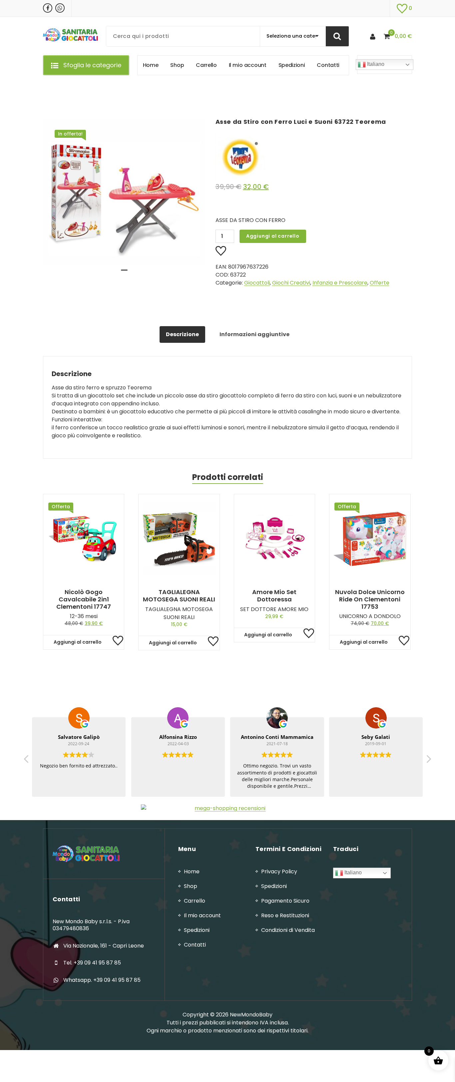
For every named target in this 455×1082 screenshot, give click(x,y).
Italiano (375, 64)
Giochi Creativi (291, 283)
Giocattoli (257, 283)
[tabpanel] (124, 191)
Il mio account (202, 915)
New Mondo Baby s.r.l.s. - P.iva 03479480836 (91, 925)
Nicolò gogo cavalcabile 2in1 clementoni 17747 (83, 599)
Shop (190, 886)
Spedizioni (197, 930)
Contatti (195, 945)
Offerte (379, 283)
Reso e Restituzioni (285, 915)
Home (192, 871)
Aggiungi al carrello (272, 236)
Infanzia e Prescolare (339, 283)
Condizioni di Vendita (288, 930)
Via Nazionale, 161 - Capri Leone (103, 946)
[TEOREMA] (309, 157)
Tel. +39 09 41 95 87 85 (92, 963)
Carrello (194, 901)
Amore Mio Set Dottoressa (274, 595)
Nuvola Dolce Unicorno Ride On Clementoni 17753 (370, 599)
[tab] (182, 334)
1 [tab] (124, 273)
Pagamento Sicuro (285, 901)
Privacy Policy (279, 871)
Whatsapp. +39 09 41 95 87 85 (102, 980)
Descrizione (182, 334)
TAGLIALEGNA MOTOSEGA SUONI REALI (179, 595)
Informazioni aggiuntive (254, 334)
